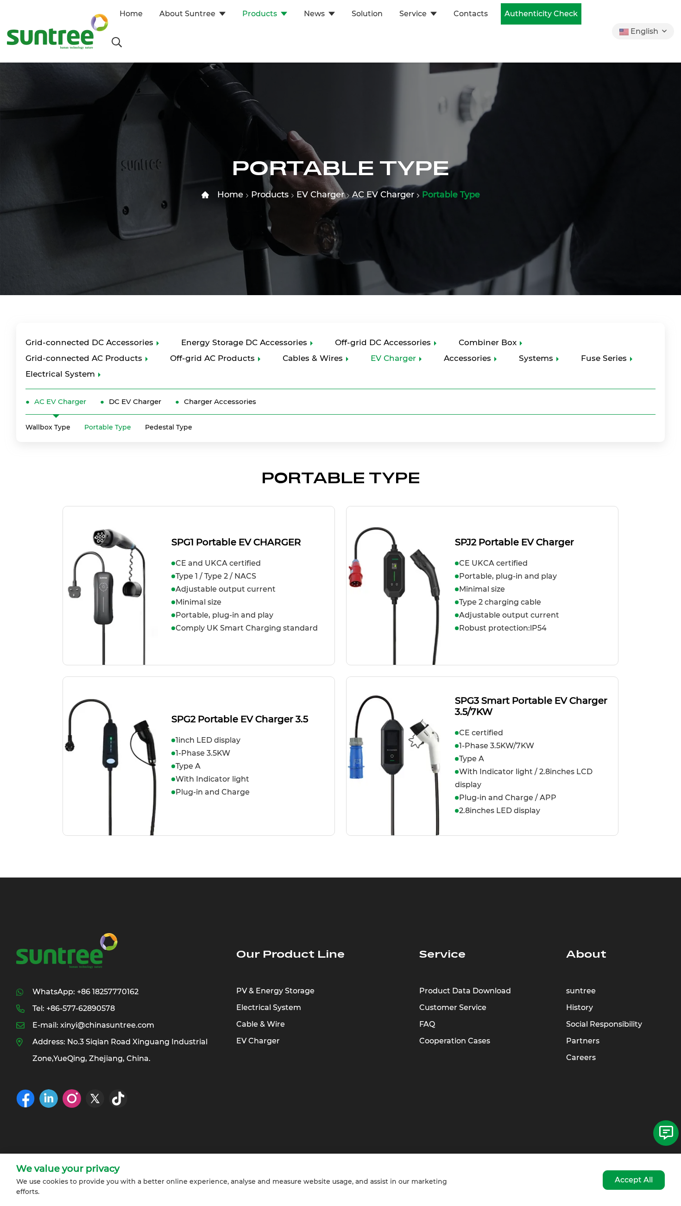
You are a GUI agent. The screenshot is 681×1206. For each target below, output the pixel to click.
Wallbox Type (47, 427)
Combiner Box (488, 342)
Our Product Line (290, 954)
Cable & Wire (260, 1024)
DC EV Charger (135, 401)
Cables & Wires (313, 358)
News (314, 13)
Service (413, 13)
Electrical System (60, 374)
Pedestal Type (168, 427)
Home (131, 13)
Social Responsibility (604, 1024)
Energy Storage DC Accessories (244, 342)
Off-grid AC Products (212, 358)
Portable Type (451, 194)
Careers (581, 1057)
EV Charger (320, 194)
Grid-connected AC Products (83, 358)
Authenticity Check (541, 13)
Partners (582, 1040)
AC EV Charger (383, 194)
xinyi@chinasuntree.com (107, 1025)
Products (259, 13)
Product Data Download (465, 990)
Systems (536, 358)
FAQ (427, 1024)
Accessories (467, 358)
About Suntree (187, 13)
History (579, 1007)
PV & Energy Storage (275, 990)
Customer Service (452, 1007)
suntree (581, 990)
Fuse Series (604, 358)
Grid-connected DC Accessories (89, 342)
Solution (367, 13)
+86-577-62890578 (80, 1008)
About (586, 954)
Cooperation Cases (454, 1040)
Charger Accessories (220, 401)
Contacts (471, 13)
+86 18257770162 (108, 991)
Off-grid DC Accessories (383, 342)
